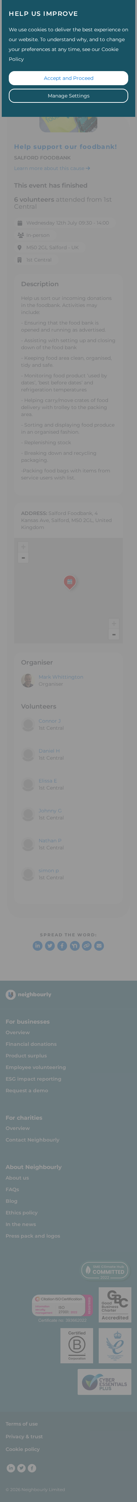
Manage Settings (69, 96)
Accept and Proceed (68, 78)
